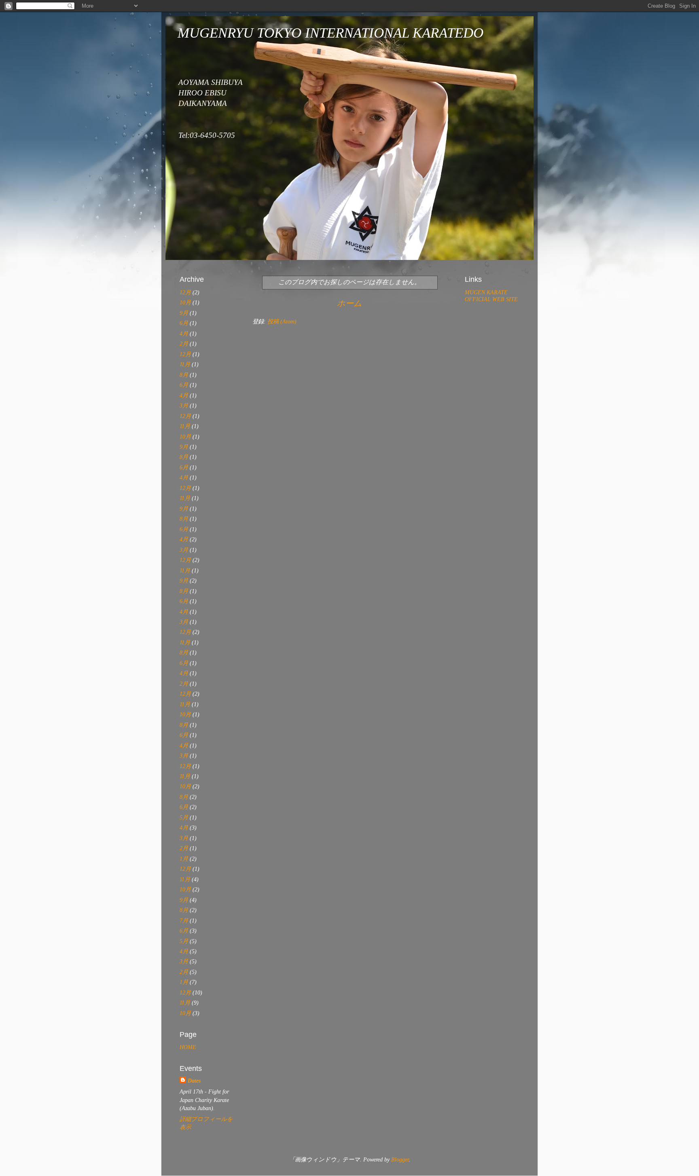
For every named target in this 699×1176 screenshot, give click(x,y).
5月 (184, 817)
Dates (194, 1080)
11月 (185, 364)
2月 (184, 343)
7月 (184, 920)
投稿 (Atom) (282, 321)
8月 (184, 375)
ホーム (349, 303)
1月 (184, 858)
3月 (184, 405)
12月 (185, 292)
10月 (185, 302)
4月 (184, 333)
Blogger (400, 1159)
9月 (184, 313)
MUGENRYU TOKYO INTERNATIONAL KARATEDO (330, 33)
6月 (184, 323)
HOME (188, 1047)
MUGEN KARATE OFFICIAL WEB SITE (491, 295)
